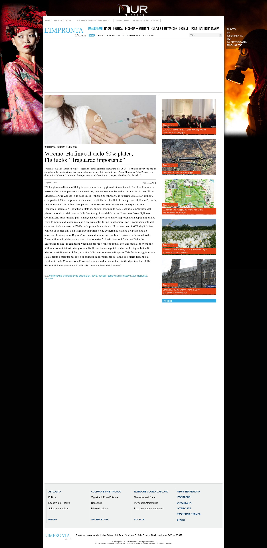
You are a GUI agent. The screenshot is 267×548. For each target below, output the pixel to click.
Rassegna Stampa (189, 514)
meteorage (148, 35)
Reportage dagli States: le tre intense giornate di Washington (181, 291)
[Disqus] (100, 339)
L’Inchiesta (184, 503)
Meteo (68, 20)
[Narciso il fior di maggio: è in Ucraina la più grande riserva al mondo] (189, 237)
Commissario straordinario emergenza (69, 276)
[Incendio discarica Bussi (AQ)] (189, 157)
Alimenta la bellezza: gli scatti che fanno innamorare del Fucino (183, 211)
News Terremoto (188, 491)
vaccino (48, 278)
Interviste (184, 508)
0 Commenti (148, 182)
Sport (181, 519)
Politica (52, 497)
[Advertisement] (133, 65)
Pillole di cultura (99, 508)
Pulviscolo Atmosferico (146, 503)
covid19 (102, 276)
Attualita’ (55, 491)
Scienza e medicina (67, 147)
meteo (121, 35)
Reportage (96, 503)
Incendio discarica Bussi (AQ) (178, 172)
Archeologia (100, 519)
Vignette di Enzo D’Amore (104, 497)
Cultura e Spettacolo (106, 491)
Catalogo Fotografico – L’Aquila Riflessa (94, 20)
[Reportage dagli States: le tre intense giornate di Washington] (189, 277)
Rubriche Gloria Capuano (151, 491)
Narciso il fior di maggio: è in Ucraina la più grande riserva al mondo (185, 251)
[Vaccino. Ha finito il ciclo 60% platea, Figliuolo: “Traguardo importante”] (100, 143)
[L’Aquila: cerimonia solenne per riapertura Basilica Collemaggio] (189, 117)
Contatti (58, 20)
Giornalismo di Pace (144, 497)
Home (47, 20)
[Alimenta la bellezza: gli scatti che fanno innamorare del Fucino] (189, 197)
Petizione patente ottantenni (148, 508)
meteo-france (133, 35)
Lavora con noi (122, 20)
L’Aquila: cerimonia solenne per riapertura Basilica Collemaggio (184, 131)
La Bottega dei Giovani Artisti (146, 20)
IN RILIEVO (49, 147)
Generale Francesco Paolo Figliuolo (127, 276)
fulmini (99, 35)
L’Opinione (184, 497)
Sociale (139, 519)
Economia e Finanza (59, 503)
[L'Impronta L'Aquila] (65, 32)
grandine (110, 35)
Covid (94, 276)
